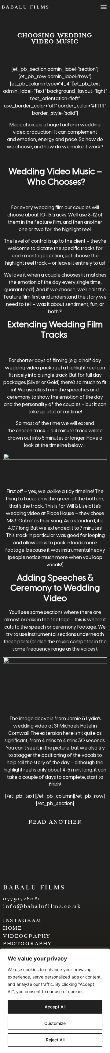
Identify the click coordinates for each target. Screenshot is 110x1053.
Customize (55, 1023)
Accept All (55, 1006)
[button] (103, 7)
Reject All (55, 1039)
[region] (55, 1001)
